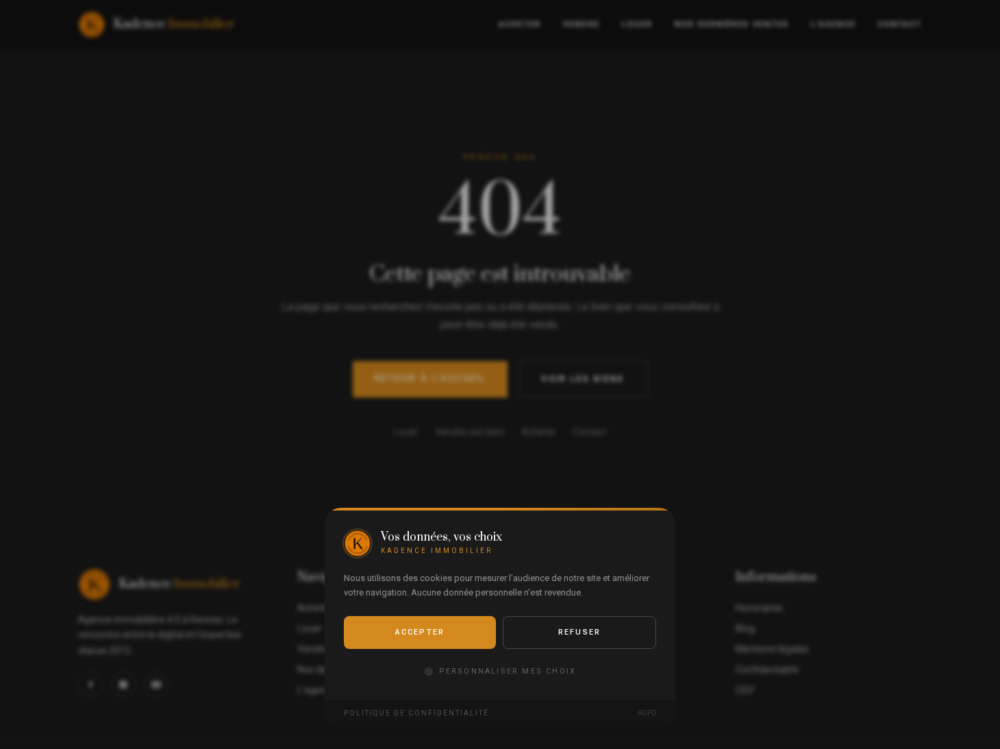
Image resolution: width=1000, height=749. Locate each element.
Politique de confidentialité (416, 713)
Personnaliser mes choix (508, 671)
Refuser (579, 632)
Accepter (420, 632)
